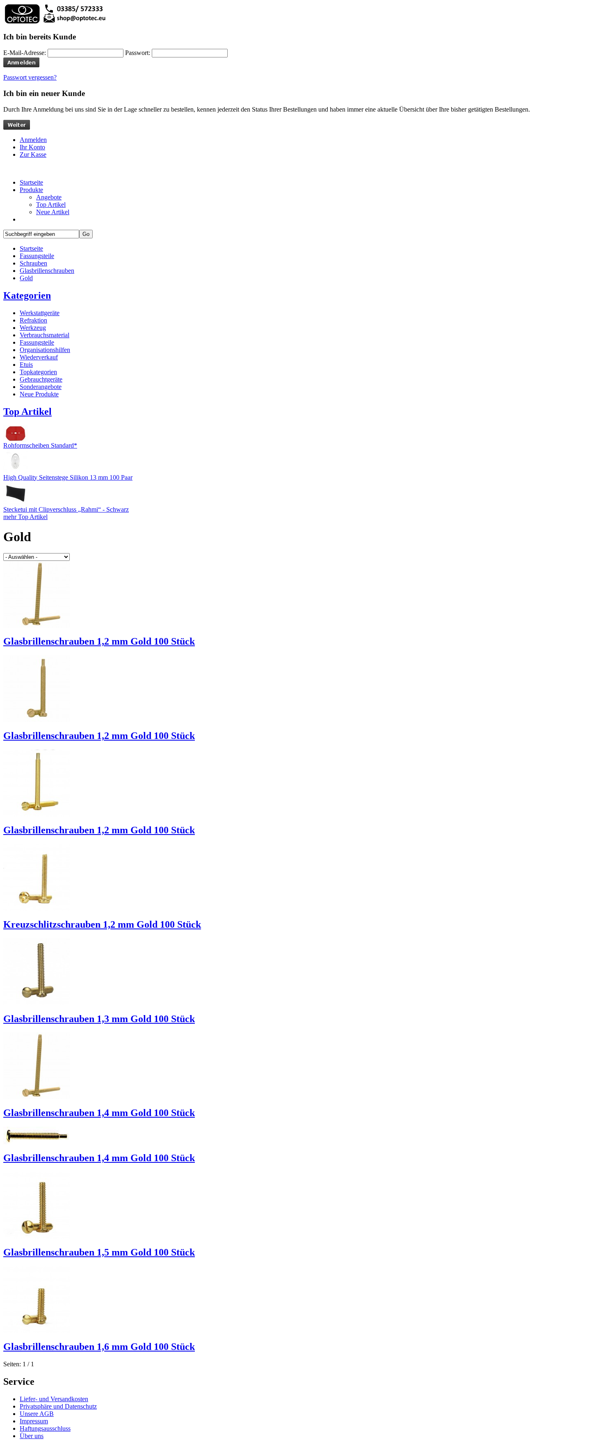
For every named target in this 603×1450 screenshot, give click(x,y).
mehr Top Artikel (25, 516)
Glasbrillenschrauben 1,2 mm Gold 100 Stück (99, 641)
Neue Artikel (52, 211)
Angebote (49, 197)
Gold (26, 277)
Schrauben (33, 263)
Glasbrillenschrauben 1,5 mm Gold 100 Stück (99, 1252)
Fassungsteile (37, 255)
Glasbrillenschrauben (47, 270)
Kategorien (27, 295)
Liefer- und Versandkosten (54, 1398)
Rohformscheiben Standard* (40, 445)
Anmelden (33, 139)
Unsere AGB (37, 1413)
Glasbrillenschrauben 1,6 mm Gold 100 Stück (99, 1346)
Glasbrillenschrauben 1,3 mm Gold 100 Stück (99, 1018)
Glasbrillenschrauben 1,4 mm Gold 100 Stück (99, 1112)
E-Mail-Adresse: (24, 52)
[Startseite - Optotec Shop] (54, 22)
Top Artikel (51, 204)
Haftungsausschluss (45, 1428)
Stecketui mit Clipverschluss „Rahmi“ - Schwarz (66, 509)
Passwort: (137, 52)
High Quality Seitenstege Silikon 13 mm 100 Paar (67, 477)
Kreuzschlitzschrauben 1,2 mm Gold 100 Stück (102, 924)
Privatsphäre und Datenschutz (58, 1406)
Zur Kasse (33, 154)
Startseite (31, 248)
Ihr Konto (32, 147)
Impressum (34, 1421)
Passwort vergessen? (30, 77)
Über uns (31, 1435)
